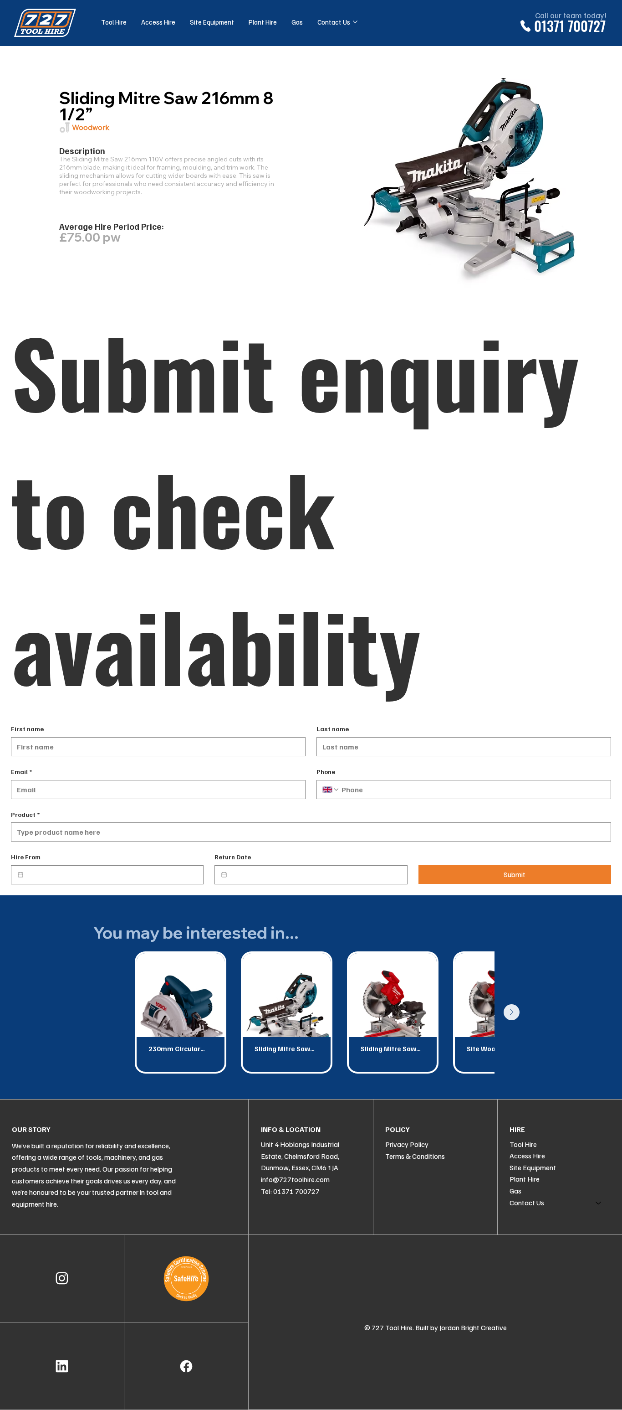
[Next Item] (512, 1012)
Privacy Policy (406, 1144)
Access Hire (527, 1155)
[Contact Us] (598, 1203)
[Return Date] (224, 874)
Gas (515, 1190)
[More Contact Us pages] (355, 22)
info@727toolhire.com (295, 1179)
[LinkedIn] (61, 1366)
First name (27, 729)
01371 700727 (570, 25)
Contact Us (527, 1202)
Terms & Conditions (415, 1156)
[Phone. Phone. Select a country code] (331, 789)
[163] (186, 1366)
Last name (332, 729)
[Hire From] (20, 874)
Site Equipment (533, 1167)
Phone (325, 771)
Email (21, 771)
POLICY (397, 1129)
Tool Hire (523, 1144)
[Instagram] (61, 1278)
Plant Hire (525, 1178)
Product (25, 814)
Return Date (232, 857)
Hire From (26, 857)
